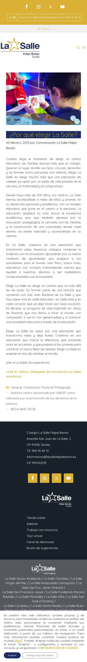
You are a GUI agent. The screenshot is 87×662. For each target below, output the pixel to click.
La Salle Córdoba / (17, 606)
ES (14, 17)
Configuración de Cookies (40, 655)
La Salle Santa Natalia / (48, 606)
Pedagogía (62, 387)
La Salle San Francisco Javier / (24, 592)
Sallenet (32, 524)
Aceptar (12, 655)
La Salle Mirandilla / (32, 597)
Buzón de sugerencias (42, 548)
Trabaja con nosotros (42, 530)
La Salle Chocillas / (57, 578)
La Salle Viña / (56, 597)
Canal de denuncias (40, 542)
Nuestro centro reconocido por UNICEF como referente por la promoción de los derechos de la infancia (41, 398)
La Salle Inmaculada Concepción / (54, 583)
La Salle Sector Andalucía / (24, 578)
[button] (78, 48)
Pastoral (47, 387)
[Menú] (84, 48)
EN (10, 17)
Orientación (31, 387)
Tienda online (36, 518)
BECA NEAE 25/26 (23, 409)
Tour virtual (34, 536)
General (16, 387)
